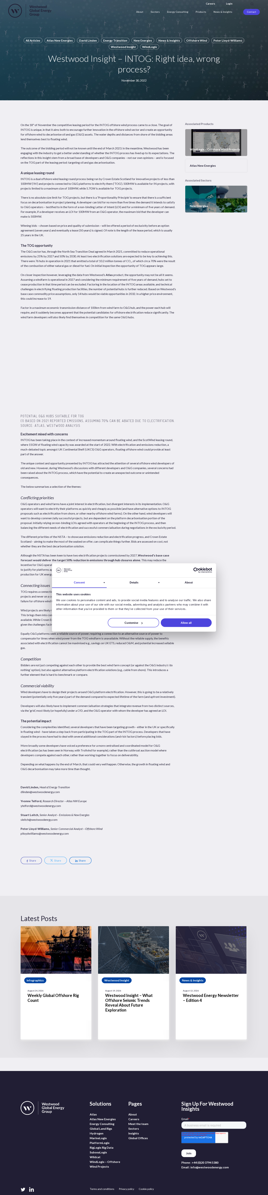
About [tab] (189, 582)
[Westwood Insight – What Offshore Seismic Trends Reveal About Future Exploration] (133, 982)
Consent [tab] (79, 582)
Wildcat (95, 1157)
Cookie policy (146, 1188)
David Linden (88, 40)
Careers (210, 3)
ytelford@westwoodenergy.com (41, 805)
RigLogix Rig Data (101, 1147)
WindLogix (149, 47)
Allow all (186, 622)
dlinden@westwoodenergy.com (40, 792)
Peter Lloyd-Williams (227, 40)
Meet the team (138, 1124)
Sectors (133, 1128)
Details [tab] (134, 582)
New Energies (143, 40)
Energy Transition (115, 40)
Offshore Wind (196, 40)
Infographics (35, 980)
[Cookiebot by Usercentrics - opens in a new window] (196, 570)
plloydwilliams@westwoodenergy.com (45, 833)
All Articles (33, 40)
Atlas (109, 274)
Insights (133, 1133)
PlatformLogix (100, 1142)
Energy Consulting (102, 1124)
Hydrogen (96, 1133)
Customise (131, 622)
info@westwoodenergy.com (210, 1167)
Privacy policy (126, 1188)
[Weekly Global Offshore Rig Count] (56, 982)
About (132, 1114)
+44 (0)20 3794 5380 (205, 1162)
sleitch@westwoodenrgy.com (39, 819)
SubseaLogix (98, 1152)
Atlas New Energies (60, 40)
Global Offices (138, 1138)
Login (229, 3)
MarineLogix (98, 1138)
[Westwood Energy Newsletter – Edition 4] (211, 982)
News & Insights (169, 40)
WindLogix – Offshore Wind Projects (105, 1164)
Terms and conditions (102, 1188)
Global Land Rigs (101, 1128)
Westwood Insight (123, 47)
